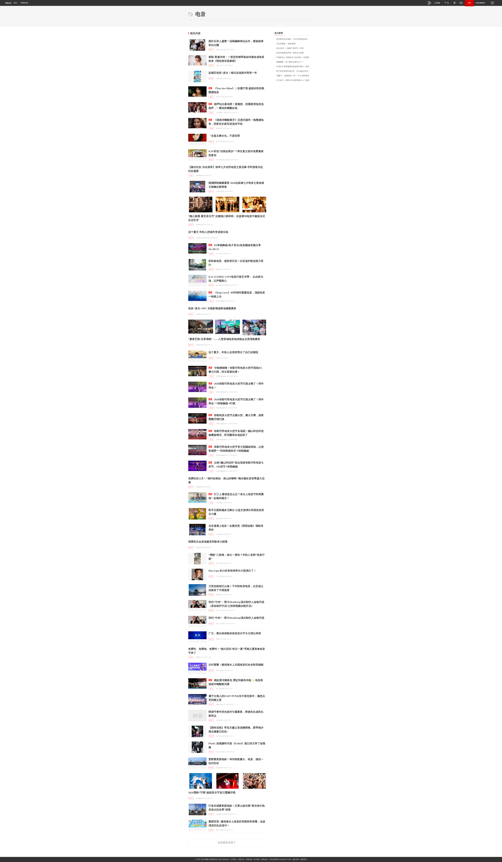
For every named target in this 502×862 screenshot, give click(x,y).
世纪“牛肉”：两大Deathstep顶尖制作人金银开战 (236, 617)
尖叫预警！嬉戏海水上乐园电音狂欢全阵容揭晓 (236, 664)
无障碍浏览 (24, 3)
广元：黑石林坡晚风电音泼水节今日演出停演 (235, 633)
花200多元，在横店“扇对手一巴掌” (290, 48)
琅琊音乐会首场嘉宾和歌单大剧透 (207, 541)
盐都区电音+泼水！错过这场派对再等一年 (233, 72)
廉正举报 (296, 859)
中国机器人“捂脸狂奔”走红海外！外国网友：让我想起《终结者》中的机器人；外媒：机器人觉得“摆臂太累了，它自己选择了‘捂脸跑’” (295, 57)
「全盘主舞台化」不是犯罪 (224, 135)
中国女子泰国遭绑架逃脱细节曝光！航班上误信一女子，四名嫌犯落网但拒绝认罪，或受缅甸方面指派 (295, 67)
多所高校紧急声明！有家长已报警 (290, 53)
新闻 (191, 175)
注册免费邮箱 (480, 3)
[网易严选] (447, 3)
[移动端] (429, 3)
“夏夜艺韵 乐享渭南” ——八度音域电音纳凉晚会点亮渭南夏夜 (224, 339)
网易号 (211, 50)
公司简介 (233, 859)
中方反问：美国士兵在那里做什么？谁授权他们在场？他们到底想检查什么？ (295, 80)
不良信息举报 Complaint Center (280, 859)
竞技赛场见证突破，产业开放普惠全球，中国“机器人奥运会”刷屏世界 (295, 39)
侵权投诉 (304, 859)
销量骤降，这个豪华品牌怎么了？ (290, 62)
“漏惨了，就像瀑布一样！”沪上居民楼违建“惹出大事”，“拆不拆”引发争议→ (295, 76)
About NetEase (223, 859)
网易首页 (8, 3)
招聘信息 (249, 859)
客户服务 (257, 859)
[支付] (455, 3)
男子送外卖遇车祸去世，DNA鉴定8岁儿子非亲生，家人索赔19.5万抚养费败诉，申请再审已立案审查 (295, 71)
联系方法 (241, 859)
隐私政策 (264, 859)
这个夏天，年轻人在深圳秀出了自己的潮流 (233, 352)
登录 (469, 3)
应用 (15, 3)
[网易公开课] (437, 3)
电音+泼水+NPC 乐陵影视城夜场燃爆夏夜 (212, 308)
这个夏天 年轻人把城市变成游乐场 (208, 232)
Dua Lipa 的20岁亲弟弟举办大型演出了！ (232, 570)
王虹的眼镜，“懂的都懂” (286, 44)
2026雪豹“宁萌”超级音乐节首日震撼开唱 (211, 792)
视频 (211, 97)
